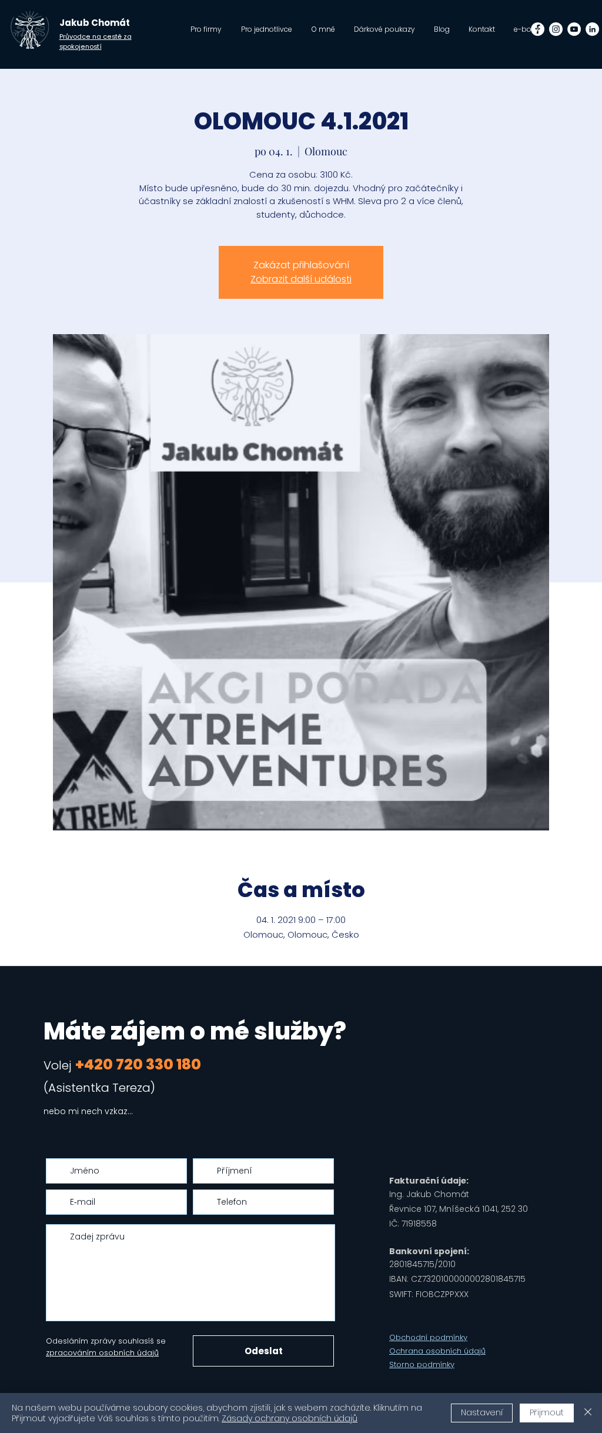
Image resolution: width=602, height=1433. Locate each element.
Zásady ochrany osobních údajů (289, 1418)
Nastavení (482, 1412)
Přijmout (547, 1412)
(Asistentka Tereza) (99, 1087)
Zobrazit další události (301, 279)
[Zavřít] (588, 1413)
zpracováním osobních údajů (102, 1352)
